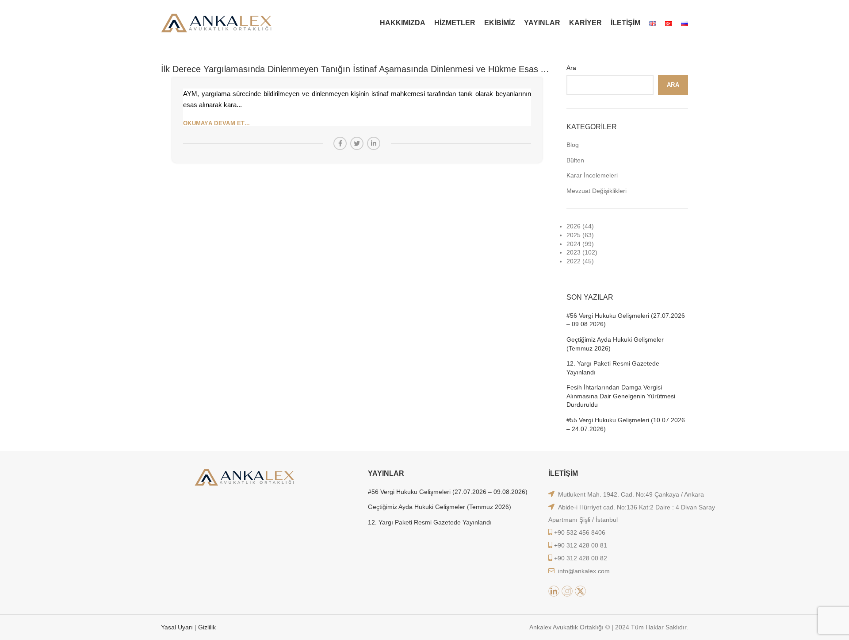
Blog (572, 144)
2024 (573, 243)
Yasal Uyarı (178, 627)
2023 (573, 252)
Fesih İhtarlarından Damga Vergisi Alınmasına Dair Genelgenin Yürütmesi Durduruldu (620, 396)
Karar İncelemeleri (592, 175)
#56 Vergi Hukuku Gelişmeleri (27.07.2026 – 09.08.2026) (625, 320)
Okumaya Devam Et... (216, 123)
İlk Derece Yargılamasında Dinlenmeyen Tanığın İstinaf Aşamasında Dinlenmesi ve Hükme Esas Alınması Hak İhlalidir (392, 69)
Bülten (575, 160)
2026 (573, 226)
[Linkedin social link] (373, 143)
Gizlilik (207, 627)
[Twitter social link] (356, 143)
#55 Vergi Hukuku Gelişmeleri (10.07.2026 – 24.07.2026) (625, 424)
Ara (571, 67)
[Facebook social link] (340, 143)
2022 (573, 261)
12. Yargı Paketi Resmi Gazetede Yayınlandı (612, 368)
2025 (573, 235)
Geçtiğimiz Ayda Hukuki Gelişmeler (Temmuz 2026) (615, 344)
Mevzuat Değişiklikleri (596, 190)
